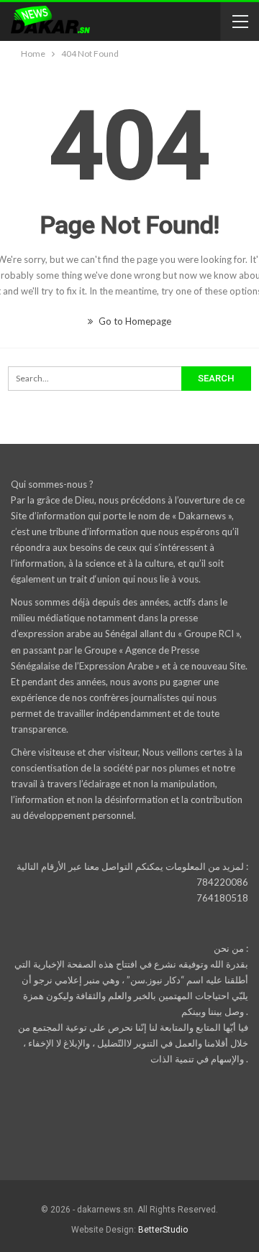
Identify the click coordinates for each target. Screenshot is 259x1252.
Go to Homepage (133, 321)
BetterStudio (163, 1230)
